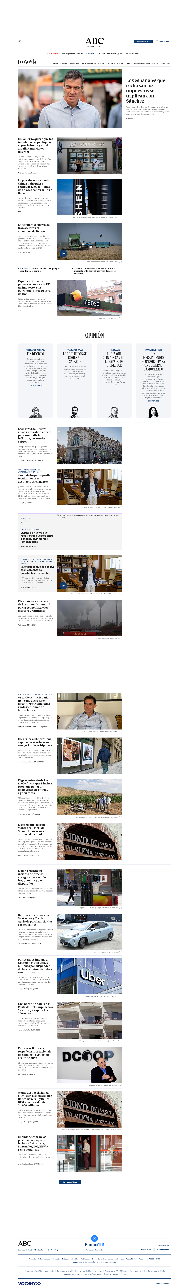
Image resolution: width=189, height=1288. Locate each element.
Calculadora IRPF (123, 63)
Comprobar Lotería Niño (33, 1271)
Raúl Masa (22, 625)
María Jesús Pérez (153, 350)
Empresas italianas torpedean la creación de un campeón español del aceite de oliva (34, 1053)
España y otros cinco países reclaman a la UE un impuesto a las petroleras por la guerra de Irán (34, 287)
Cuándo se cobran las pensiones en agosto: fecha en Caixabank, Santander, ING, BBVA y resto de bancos (33, 1143)
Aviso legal (120, 1259)
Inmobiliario (74, 63)
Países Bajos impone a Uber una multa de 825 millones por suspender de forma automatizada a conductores (35, 966)
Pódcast (123, 1274)
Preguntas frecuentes (71, 1274)
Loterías (138, 1271)
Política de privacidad (70, 1259)
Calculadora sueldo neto (161, 63)
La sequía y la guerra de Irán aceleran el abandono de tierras (34, 228)
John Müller (114, 350)
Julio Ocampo (23, 855)
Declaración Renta (88, 63)
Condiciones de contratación (84, 1262)
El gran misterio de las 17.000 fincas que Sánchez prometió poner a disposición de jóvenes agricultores (35, 787)
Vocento (32, 1259)
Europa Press (23, 1122)
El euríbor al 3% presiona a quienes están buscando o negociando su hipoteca (35, 742)
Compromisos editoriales (106, 1262)
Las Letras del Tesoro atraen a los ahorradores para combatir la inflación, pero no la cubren (34, 435)
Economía (27, 62)
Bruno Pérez (130, 118)
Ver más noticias (70, 1182)
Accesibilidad (131, 1259)
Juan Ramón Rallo (75, 350)
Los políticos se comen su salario (75, 357)
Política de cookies (88, 1259)
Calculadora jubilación (141, 63)
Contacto (56, 1259)
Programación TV (111, 1271)
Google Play (164, 1249)
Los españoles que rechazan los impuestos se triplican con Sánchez (145, 90)
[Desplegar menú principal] (19, 41)
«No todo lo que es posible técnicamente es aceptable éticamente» (35, 478)
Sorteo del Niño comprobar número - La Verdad (100, 1274)
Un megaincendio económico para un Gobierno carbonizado (153, 361)
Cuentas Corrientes (59, 63)
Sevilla (99, 46)
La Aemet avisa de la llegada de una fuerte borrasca (120, 54)
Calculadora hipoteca (106, 63)
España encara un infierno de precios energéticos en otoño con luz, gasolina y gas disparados (34, 877)
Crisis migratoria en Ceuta (72, 54)
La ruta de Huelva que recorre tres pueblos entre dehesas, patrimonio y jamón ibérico (37, 537)
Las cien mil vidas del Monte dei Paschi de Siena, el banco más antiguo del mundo (32, 829)
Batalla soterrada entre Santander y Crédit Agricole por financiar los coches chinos (35, 920)
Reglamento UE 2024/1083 (149, 1259)
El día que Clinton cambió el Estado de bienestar (114, 359)
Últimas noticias (126, 1271)
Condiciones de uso (105, 1259)
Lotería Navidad (85, 1271)
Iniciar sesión (164, 41)
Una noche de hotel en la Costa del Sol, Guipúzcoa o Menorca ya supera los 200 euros (35, 1008)
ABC (19, 310)
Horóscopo (98, 1271)
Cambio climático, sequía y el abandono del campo (40, 269)
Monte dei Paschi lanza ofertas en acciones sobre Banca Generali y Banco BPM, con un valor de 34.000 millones (35, 1099)
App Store (147, 1249)
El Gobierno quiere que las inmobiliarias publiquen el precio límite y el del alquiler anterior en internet (35, 145)
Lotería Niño (49, 1271)
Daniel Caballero (24, 943)
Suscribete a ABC (143, 41)
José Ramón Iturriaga (35, 350)
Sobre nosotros (44, 1259)
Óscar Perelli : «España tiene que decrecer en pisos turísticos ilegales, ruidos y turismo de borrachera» (34, 704)
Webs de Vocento (162, 1283)
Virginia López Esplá (25, 460)
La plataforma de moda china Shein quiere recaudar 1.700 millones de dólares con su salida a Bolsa (35, 187)
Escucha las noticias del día (154, 1271)
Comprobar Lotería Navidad (67, 1271)
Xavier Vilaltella (24, 252)
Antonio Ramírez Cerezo (27, 173)
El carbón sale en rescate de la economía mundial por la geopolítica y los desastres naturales (95, 271)
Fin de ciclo (35, 353)
